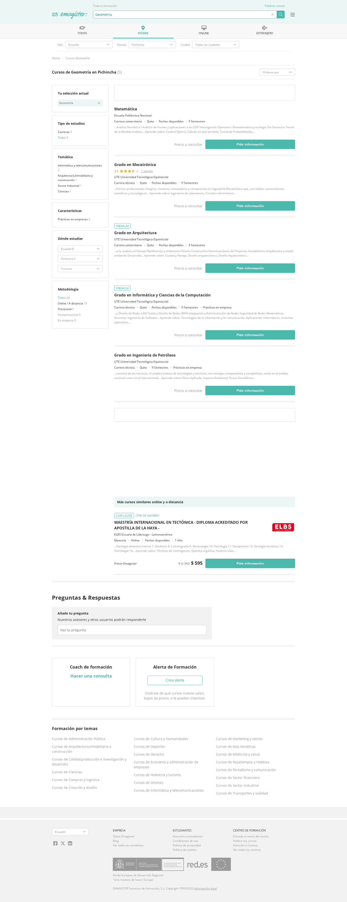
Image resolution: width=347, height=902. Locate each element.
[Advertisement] (204, 460)
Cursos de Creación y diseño (74, 787)
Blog (116, 841)
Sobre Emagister (124, 836)
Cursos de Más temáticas (236, 746)
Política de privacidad (187, 845)
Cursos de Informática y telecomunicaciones (169, 790)
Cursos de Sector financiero (237, 777)
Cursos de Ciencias (67, 772)
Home (56, 58)
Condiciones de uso (185, 841)
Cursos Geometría (78, 58)
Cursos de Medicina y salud (238, 754)
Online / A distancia (71, 303)
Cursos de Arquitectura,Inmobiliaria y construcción (81, 749)
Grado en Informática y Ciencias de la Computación (162, 295)
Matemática (125, 109)
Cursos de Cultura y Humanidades (161, 738)
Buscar (280, 14)
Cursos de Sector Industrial (237, 785)
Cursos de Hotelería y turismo (157, 775)
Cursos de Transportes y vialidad (242, 793)
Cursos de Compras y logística (75, 779)
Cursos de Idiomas (148, 782)
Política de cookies (185, 850)
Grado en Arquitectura (135, 232)
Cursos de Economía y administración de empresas (166, 764)
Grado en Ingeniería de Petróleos (145, 355)
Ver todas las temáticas (128, 845)
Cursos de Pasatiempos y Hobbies (242, 762)
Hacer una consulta (91, 676)
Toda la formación (105, 6)
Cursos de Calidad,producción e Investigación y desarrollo (89, 761)
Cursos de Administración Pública (78, 738)
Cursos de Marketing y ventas (239, 738)
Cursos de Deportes (149, 746)
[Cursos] (69, 15)
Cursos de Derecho (149, 754)
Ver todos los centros (247, 850)
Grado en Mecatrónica (135, 164)
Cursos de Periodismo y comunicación (246, 770)
